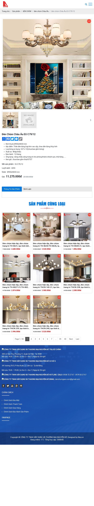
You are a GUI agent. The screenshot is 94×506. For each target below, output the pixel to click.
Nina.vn (81, 437)
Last (77, 339)
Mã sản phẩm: (8, 164)
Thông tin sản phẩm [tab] (12, 189)
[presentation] (3, 120)
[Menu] (90, 4)
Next (71, 339)
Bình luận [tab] (27, 189)
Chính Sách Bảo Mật (11, 400)
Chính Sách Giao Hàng (12, 408)
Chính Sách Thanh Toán (13, 404)
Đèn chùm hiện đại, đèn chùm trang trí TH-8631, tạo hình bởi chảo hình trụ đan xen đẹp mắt (16, 244)
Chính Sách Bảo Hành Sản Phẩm (16, 412)
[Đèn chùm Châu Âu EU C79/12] (10, 120)
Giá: (3, 177)
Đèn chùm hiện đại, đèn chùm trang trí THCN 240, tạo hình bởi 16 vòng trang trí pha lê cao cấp (47, 327)
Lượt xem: (6, 168)
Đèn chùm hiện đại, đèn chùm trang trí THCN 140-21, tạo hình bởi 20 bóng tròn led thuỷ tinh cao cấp (46, 286)
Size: (4, 172)
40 (65, 339)
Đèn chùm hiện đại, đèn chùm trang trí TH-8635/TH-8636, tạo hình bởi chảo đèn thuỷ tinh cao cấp (46, 244)
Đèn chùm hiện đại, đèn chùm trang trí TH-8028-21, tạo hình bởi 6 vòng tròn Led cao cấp (77, 244)
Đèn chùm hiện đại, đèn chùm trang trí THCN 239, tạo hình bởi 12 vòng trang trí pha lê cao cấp (16, 327)
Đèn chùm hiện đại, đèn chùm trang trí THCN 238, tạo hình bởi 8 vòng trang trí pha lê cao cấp (77, 286)
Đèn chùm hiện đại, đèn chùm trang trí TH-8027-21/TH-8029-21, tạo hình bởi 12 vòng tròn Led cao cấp (16, 286)
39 (60, 339)
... (55, 339)
